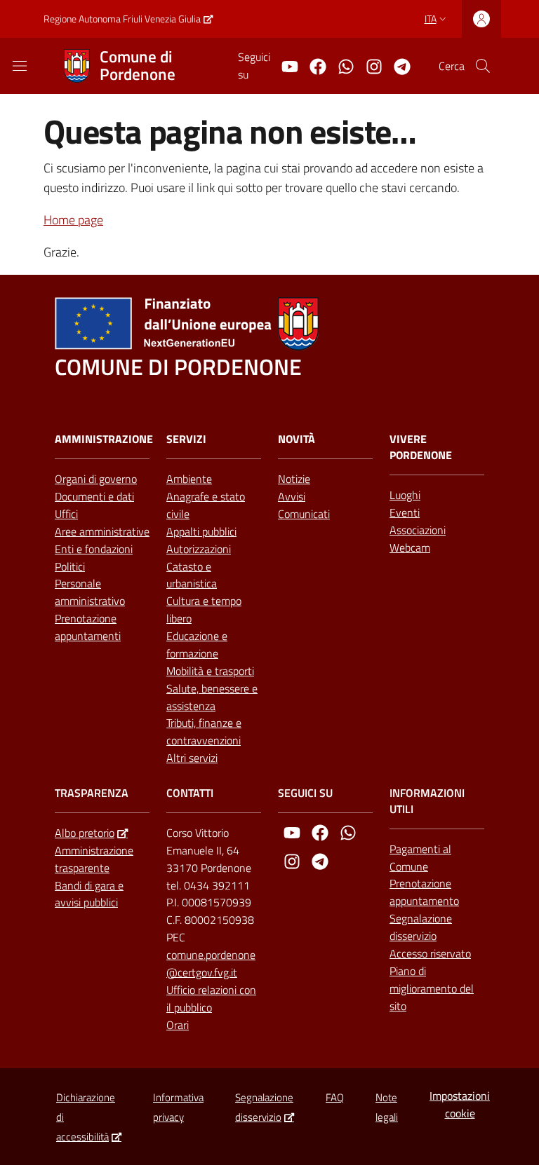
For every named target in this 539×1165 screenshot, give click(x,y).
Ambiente (189, 478)
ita (431, 18)
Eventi (405, 512)
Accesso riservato (430, 953)
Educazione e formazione (196, 644)
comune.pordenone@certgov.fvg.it (210, 963)
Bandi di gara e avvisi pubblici (89, 894)
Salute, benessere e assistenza (212, 697)
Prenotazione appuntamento (424, 892)
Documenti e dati (94, 496)
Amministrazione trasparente (94, 859)
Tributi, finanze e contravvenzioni (203, 731)
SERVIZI (186, 439)
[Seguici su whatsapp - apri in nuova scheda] (340, 65)
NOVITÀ (296, 439)
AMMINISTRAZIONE (104, 439)
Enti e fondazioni (94, 548)
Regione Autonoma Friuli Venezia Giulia (122, 18)
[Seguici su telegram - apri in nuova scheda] (396, 65)
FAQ (335, 1097)
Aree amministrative (102, 531)
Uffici (66, 513)
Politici (70, 566)
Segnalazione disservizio (421, 927)
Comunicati (304, 513)
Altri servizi (192, 757)
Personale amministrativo (90, 592)
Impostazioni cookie (460, 1104)
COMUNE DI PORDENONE (178, 367)
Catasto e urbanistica (191, 575)
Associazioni (418, 530)
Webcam (410, 547)
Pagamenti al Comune (420, 857)
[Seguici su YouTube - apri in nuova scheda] (284, 65)
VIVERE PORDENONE (421, 447)
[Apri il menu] (19, 65)
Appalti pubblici (201, 531)
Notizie (294, 478)
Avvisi (291, 496)
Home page (73, 219)
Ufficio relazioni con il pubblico (211, 998)
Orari (177, 1024)
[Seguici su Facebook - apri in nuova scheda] (312, 65)
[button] (482, 66)
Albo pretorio (84, 832)
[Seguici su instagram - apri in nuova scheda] (368, 65)
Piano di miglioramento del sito (432, 988)
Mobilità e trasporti (210, 670)
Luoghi (405, 494)
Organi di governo (96, 478)
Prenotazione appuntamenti (88, 627)
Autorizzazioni (198, 548)
